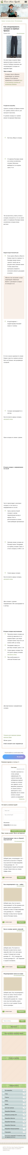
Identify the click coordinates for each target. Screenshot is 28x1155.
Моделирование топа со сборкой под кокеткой (14, 839)
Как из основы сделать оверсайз (13, 929)
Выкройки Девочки (15, 1118)
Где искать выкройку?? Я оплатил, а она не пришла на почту (15, 1136)
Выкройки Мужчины (15, 1121)
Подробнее (21, 877)
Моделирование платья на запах (13, 974)
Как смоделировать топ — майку (13, 884)
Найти (22, 1020)
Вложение (6, 822)
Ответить (21, 799)
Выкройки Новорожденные (14, 1128)
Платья (22, 975)
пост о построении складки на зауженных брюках (13, 82)
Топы (23, 841)
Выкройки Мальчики (15, 1125)
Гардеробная (10, 1)
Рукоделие (15, 1132)
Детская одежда (15, 1107)
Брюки (15, 1104)
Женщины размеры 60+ (15, 1114)
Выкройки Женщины (15, 1111)
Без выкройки (15, 1090)
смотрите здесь (8, 419)
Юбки (15, 1100)
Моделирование (20, 33)
